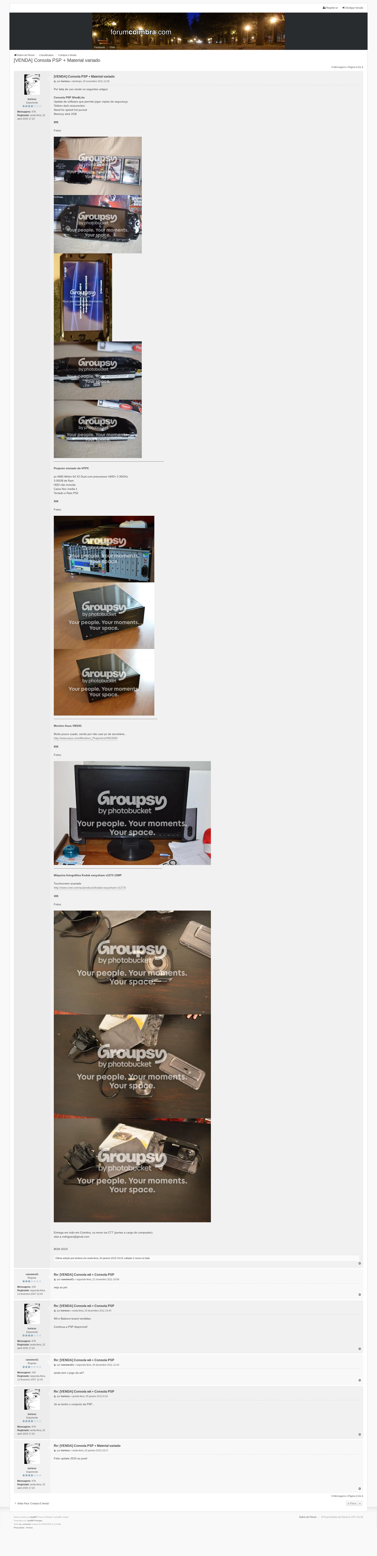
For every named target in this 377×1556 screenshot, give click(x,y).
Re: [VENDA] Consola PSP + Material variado (87, 1445)
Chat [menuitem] (112, 47)
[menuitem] (19, 1527)
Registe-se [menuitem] (332, 7)
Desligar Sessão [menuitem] (354, 7)
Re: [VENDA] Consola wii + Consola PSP (84, 1274)
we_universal (25, 1524)
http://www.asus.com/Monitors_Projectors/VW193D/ (86, 738)
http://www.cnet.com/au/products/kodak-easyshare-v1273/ (90, 887)
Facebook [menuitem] (99, 47)
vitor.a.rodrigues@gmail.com (71, 1236)
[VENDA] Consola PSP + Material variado (57, 60)
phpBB (33, 1517)
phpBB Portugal (34, 1520)
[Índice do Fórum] (188, 31)
